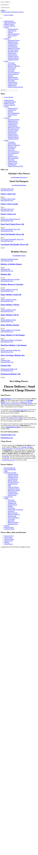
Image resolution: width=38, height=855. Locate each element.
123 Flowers (11, 63)
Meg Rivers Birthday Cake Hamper (14, 345)
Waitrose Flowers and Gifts (15, 87)
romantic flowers (15, 403)
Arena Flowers (12, 64)
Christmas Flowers (13, 43)
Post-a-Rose (11, 80)
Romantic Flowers (13, 51)
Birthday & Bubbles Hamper (11, 264)
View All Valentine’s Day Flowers (19, 177)
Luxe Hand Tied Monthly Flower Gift (14, 244)
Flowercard (11, 71)
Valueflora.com (12, 85)
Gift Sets (10, 32)
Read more (4, 362)
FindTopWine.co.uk (7, 438)
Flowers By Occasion (10, 472)
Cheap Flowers (12, 30)
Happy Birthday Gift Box (10, 305)
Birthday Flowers (9, 24)
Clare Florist (11, 69)
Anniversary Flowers (14, 40)
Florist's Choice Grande (9, 204)
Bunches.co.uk (12, 67)
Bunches (24, 447)
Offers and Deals (9, 539)
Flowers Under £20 (9, 26)
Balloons (6, 525)
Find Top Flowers (6, 398)
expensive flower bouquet (16, 417)
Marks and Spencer (13, 79)
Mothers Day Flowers (14, 48)
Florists (6, 61)
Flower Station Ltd (13, 74)
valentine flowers (5, 403)
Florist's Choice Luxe (8, 214)
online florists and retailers (20, 410)
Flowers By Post (9, 527)
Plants (9, 37)
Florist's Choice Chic (8, 194)
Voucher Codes (8, 540)
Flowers (6, 27)
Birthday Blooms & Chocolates (12, 284)
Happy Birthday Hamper (10, 325)
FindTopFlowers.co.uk (12, 427)
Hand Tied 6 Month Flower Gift (12, 224)
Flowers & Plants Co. (14, 72)
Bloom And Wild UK (14, 66)
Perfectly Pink (6, 365)
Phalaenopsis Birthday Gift (10, 374)
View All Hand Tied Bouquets (19, 185)
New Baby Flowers (13, 50)
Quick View (9, 190)
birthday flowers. (28, 403)
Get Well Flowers (13, 47)
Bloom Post (11, 521)
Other (9, 485)
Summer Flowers (9, 21)
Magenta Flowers (12, 77)
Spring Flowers (12, 53)
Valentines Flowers (13, 59)
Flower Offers (8, 537)
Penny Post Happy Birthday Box (13, 355)
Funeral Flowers (12, 45)
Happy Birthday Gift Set (10, 315)
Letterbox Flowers (13, 29)
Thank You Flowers (13, 58)
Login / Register (8, 15)
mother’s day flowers (26, 402)
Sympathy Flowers (13, 56)
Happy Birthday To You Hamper (13, 335)
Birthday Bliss (6, 274)
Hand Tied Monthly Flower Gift (12, 234)
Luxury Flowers (12, 35)
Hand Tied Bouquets (10, 22)
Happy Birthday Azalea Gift (11, 295)
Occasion (6, 38)
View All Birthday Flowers (19, 255)
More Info (3, 190)
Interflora (10, 75)
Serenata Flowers (12, 83)
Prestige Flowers (12, 82)
